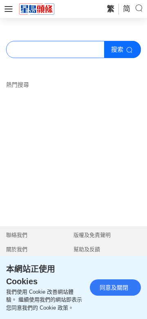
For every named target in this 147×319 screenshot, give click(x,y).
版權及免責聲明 (92, 235)
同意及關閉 (114, 287)
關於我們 (16, 249)
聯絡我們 (16, 235)
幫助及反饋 (87, 249)
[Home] (36, 8)
